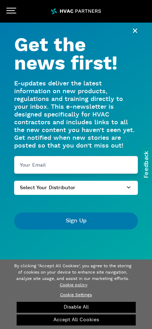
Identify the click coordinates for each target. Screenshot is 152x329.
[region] (76, 294)
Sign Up (76, 221)
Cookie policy (73, 285)
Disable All (76, 307)
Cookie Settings (76, 295)
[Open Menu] (11, 11)
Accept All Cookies (76, 320)
